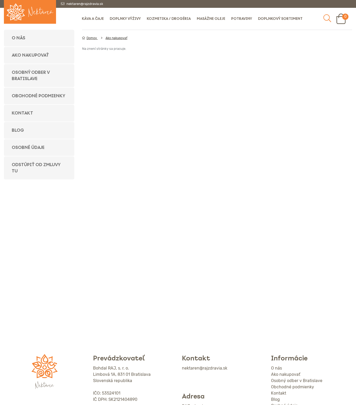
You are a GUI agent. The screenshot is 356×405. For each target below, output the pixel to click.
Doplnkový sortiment (280, 18)
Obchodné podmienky (38, 96)
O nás (18, 38)
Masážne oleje (211, 18)
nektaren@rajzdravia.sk (84, 4)
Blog (18, 130)
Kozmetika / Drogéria (169, 18)
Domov (92, 38)
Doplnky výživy (125, 18)
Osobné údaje (28, 147)
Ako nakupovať (30, 55)
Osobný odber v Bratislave (31, 75)
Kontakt (22, 113)
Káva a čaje (93, 18)
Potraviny (241, 18)
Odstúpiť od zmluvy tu (36, 168)
